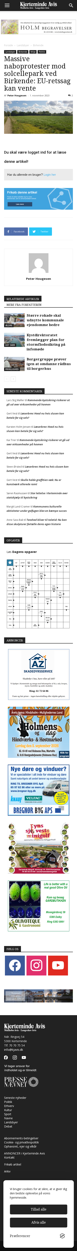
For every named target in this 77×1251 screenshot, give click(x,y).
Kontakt (9, 1157)
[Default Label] (58, 965)
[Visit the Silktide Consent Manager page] (62, 1236)
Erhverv (9, 1106)
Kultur (8, 1110)
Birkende (38, 45)
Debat (8, 1126)
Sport (7, 1114)
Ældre (8, 325)
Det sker (10, 345)
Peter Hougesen (16, 95)
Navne (8, 1118)
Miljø (33, 51)
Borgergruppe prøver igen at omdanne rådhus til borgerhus (49, 364)
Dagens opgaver (24, 552)
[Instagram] (36, 965)
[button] (71, 5)
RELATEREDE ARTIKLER (23, 299)
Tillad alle (38, 1209)
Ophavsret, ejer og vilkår (20, 1146)
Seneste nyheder (15, 1098)
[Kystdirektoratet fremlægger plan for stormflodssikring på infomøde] (14, 340)
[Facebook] (15, 965)
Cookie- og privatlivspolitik (21, 1142)
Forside (8, 45)
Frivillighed (12, 369)
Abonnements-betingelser (21, 1138)
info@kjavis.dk (13, 1050)
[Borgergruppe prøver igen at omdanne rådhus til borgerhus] (14, 364)
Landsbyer (23, 45)
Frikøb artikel (12, 1164)
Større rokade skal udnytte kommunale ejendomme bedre (45, 320)
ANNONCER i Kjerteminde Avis (24, 1153)
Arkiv (7, 1171)
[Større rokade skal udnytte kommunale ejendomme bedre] (14, 320)
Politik (42, 51)
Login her (50, 174)
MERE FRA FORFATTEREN (24, 304)
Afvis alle (38, 1222)
